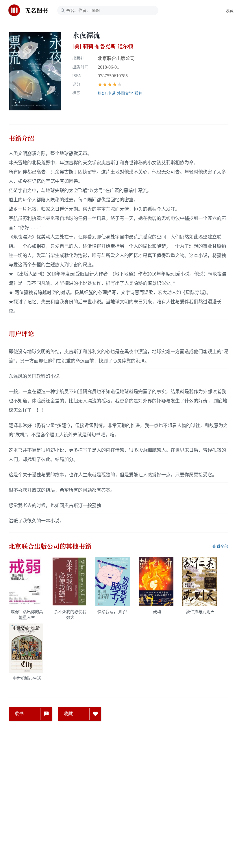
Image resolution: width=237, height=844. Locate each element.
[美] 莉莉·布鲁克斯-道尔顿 (102, 46)
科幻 (102, 93)
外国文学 (125, 93)
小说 (111, 93)
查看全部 (220, 546)
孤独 (138, 93)
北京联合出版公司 (116, 58)
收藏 (229, 11)
